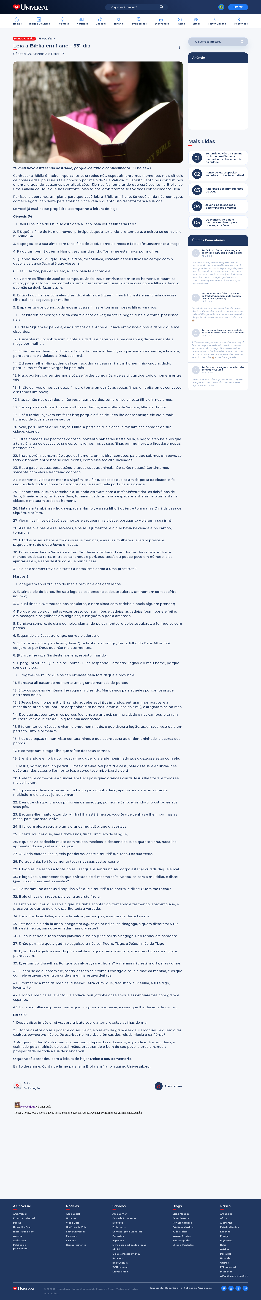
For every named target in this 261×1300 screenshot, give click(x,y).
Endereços (161, 23)
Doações (117, 1222)
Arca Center (119, 1214)
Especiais (71, 1236)
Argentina (226, 1214)
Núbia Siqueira (181, 1240)
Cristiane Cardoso (183, 1227)
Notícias (82, 23)
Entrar (238, 7)
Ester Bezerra (181, 1218)
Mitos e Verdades (183, 1245)
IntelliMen (226, 1271)
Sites (196, 23)
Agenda (18, 1236)
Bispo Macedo (181, 1214)
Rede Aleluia (120, 1262)
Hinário (118, 23)
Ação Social (73, 1214)
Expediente (157, 1288)
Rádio (180, 23)
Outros (224, 1262)
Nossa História (22, 1227)
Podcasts (118, 1258)
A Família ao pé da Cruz (234, 1276)
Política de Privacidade (198, 1288)
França (224, 1236)
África (223, 1218)
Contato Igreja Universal (127, 1231)
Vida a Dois (72, 1222)
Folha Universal (75, 1231)
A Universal (20, 1214)
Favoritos (118, 1236)
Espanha (225, 1231)
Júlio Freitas (180, 1231)
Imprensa (118, 1240)
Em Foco (71, 1240)
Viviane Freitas (182, 1236)
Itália (223, 1245)
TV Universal (119, 1267)
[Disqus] (98, 1144)
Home (16, 23)
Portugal (225, 1254)
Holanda (225, 1258)
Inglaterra (226, 1240)
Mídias (17, 1222)
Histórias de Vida (76, 1227)
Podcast (62, 23)
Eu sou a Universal (24, 1218)
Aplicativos (19, 1240)
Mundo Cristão (24, 38)
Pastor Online (216, 23)
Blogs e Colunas (38, 23)
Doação (100, 23)
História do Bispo (23, 1231)
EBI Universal (228, 1267)
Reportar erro (173, 1288)
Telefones (240, 23)
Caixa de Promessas (124, 1218)
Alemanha (226, 1222)
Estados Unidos (229, 1227)
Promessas (138, 23)
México (224, 1249)
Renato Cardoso (182, 1222)
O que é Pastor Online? (126, 1254)
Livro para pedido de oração (129, 1245)
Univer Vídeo (120, 1271)
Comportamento (76, 1245)
